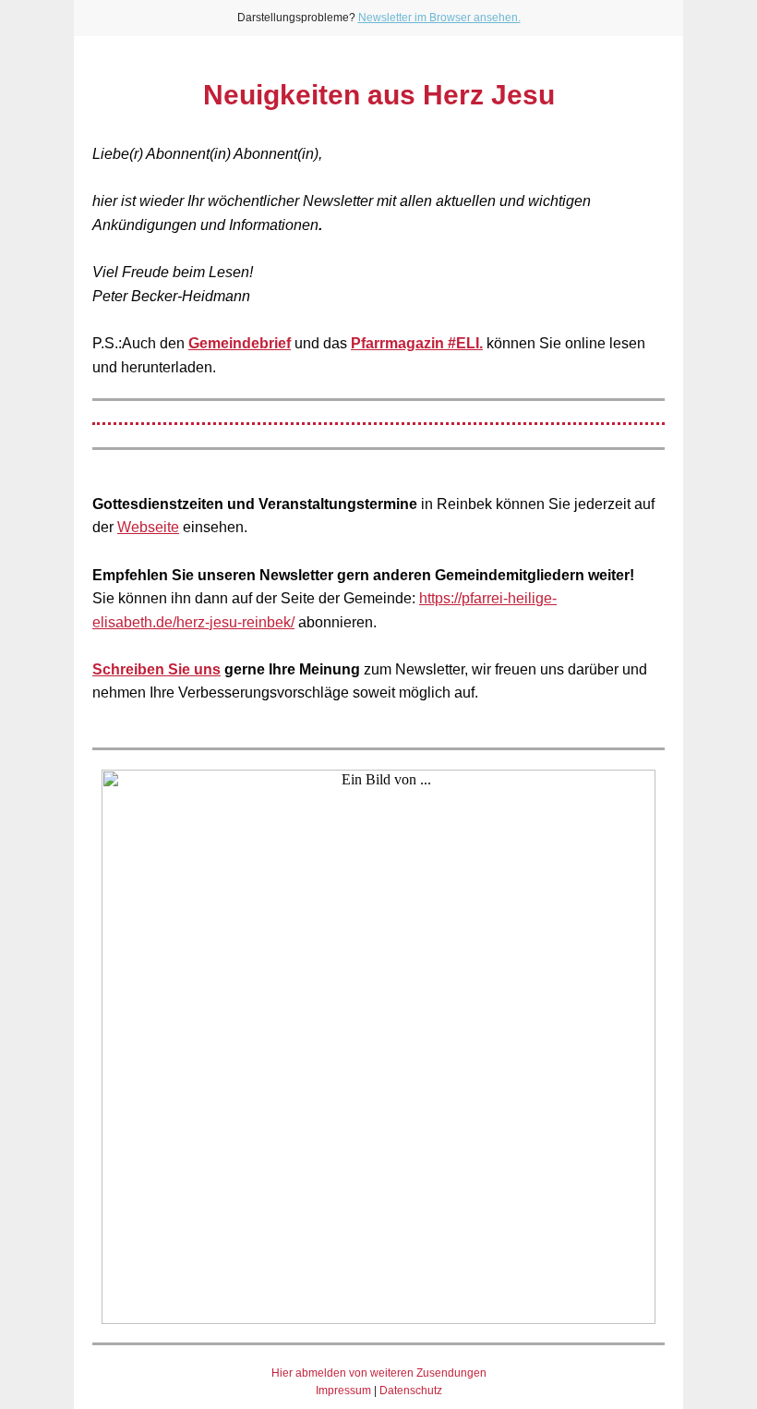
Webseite (148, 527)
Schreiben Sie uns (156, 669)
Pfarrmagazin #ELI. (417, 343)
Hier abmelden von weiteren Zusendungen (379, 1372)
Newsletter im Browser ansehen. (439, 17)
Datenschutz (410, 1390)
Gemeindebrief (239, 343)
